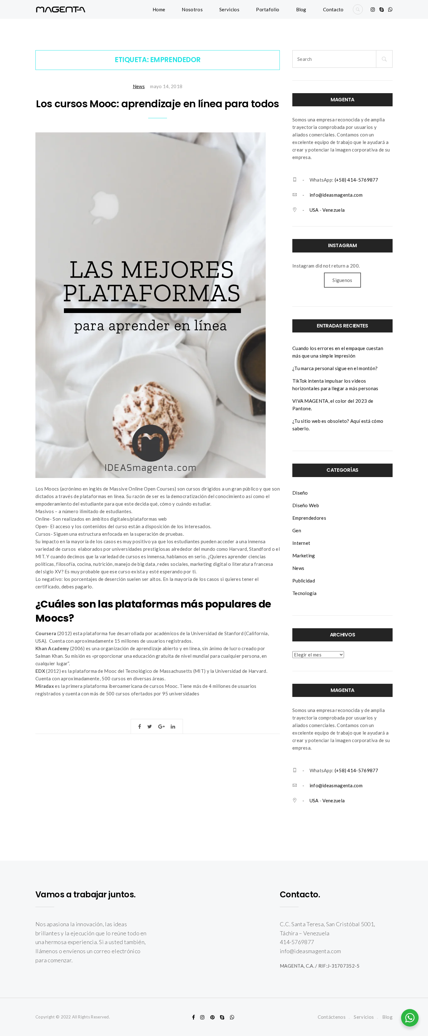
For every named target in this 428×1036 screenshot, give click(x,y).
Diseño (300, 493)
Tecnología (304, 593)
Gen (296, 530)
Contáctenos (332, 1017)
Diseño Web (305, 505)
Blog (301, 9)
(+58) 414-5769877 (356, 180)
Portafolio (267, 9)
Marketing (303, 555)
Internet (301, 543)
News (139, 86)
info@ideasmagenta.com (336, 195)
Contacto (333, 9)
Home (159, 9)
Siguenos (342, 280)
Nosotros (192, 9)
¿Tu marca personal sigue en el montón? (335, 368)
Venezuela (333, 210)
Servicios (229, 9)
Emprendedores (309, 518)
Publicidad (303, 580)
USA (314, 210)
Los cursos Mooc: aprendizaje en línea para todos (157, 104)
